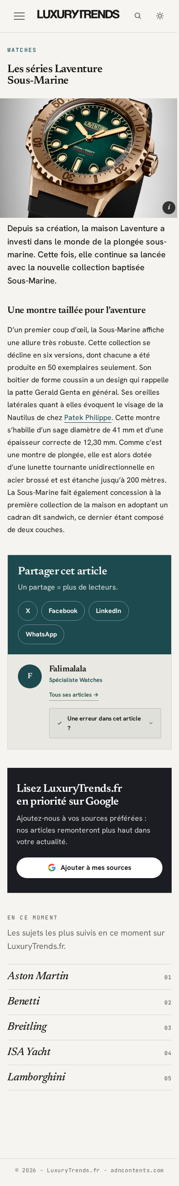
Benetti (23, 1009)
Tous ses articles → (74, 694)
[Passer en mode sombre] (160, 16)
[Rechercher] (138, 16)
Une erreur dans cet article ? (94, 731)
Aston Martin (37, 984)
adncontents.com (134, 1178)
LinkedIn (108, 611)
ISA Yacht (28, 1060)
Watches (22, 50)
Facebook (63, 611)
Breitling (27, 1034)
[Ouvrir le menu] (19, 16)
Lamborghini (36, 1085)
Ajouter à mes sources (92, 875)
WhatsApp (41, 634)
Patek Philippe (88, 417)
